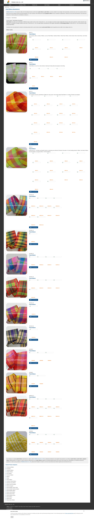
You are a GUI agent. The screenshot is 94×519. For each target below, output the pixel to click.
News (59, 4)
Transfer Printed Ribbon (11, 481)
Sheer (8, 478)
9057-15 (30, 91)
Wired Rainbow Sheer (11, 495)
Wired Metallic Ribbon (11, 490)
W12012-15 (31, 194)
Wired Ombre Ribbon (11, 492)
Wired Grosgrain (10, 485)
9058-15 (30, 147)
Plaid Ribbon (14, 17)
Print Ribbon (9, 473)
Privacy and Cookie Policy (69, 513)
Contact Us (72, 4)
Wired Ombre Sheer (11, 493)
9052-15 (30, 32)
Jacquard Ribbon (10, 470)
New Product (46, 4)
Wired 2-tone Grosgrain (11, 484)
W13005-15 (31, 253)
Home (10, 4)
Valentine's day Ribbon (11, 482)
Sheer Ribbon (9, 479)
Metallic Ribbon (10, 471)
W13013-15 (31, 326)
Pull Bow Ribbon (10, 474)
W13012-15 (31, 302)
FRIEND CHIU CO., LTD (11, 11)
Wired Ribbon (9, 496)
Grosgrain (9, 468)
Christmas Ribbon (10, 467)
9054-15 (30, 62)
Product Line (34, 4)
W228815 (31, 349)
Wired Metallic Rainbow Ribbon (13, 489)
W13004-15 (31, 230)
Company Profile (22, 4)
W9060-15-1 (31, 395)
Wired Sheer (9, 498)
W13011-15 (31, 276)
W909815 (31, 431)
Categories (8, 17)
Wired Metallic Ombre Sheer (12, 487)
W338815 (31, 372)
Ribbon (8, 476)
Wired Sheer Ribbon (11, 499)
